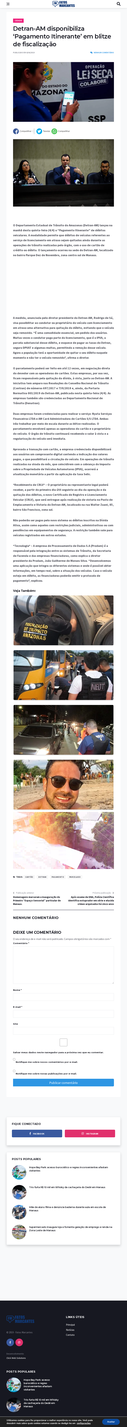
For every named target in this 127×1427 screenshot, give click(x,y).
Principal (70, 1324)
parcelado (75, 877)
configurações (83, 1423)
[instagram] (19, 1342)
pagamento (58, 877)
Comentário (21, 943)
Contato (70, 1334)
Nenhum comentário (103, 52)
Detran (42, 877)
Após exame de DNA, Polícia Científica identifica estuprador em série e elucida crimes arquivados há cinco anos (91, 900)
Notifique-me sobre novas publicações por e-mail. (46, 1073)
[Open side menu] (7, 4)
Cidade (18, 21)
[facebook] (10, 1342)
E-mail (17, 1007)
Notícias (70, 1329)
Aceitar (111, 1421)
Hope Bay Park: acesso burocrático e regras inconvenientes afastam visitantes (38, 1384)
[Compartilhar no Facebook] (22, 131)
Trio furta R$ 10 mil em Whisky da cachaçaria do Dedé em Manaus (67, 1187)
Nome (17, 990)
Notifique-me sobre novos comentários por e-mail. (47, 1062)
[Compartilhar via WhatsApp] (60, 131)
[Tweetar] (43, 131)
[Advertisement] (63, 286)
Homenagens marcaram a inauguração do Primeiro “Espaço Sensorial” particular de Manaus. (37, 900)
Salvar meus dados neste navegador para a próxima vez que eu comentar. (58, 1052)
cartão (29, 877)
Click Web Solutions (16, 1357)
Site (15, 1024)
